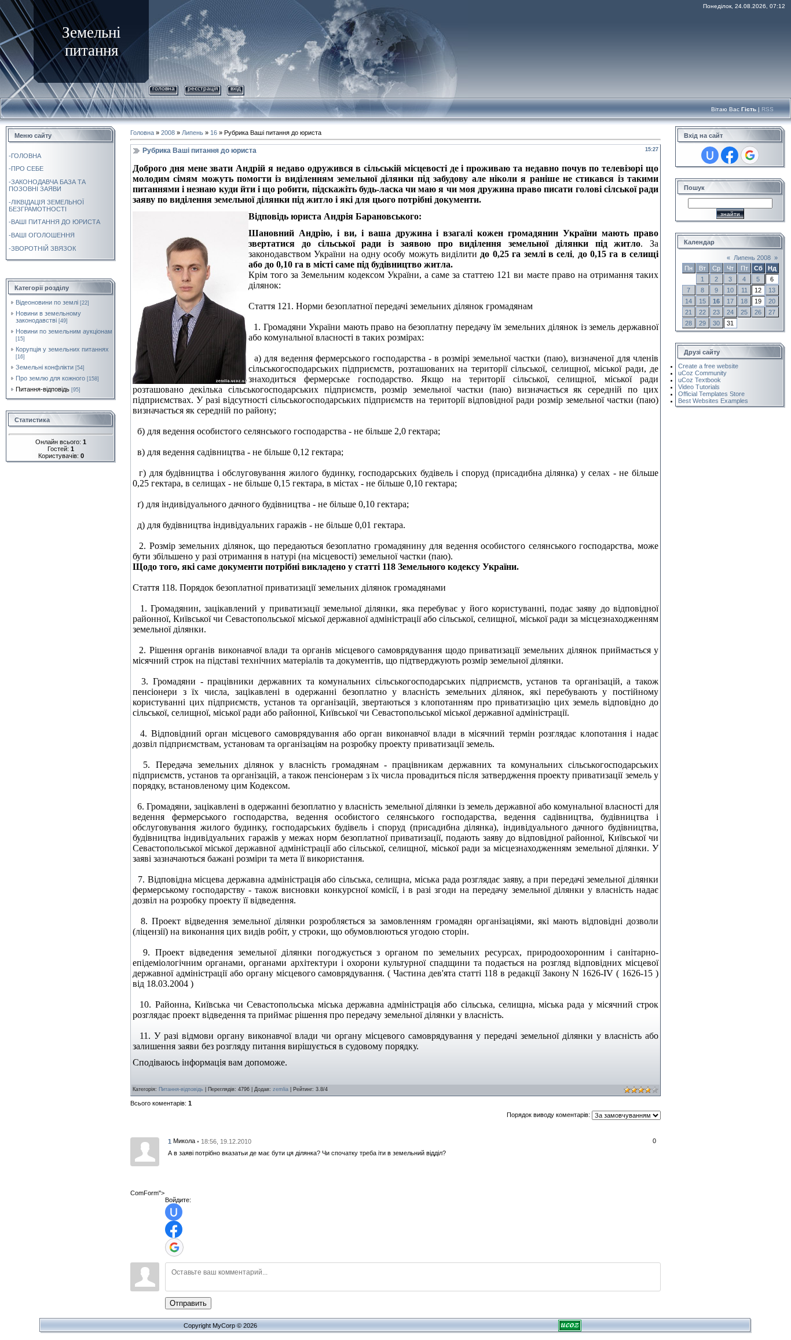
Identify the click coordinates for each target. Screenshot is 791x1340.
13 (771, 290)
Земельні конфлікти (45, 367)
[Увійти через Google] (174, 1247)
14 (688, 301)
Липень (192, 132)
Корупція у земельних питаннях (62, 349)
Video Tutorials (699, 386)
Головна (163, 88)
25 (744, 312)
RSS (767, 109)
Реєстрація (203, 88)
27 (771, 312)
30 (716, 323)
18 (744, 301)
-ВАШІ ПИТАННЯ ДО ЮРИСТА (54, 221)
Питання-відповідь (42, 389)
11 (744, 290)
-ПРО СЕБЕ (26, 168)
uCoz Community (702, 372)
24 (730, 312)
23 (716, 312)
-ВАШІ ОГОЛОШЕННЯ (42, 235)
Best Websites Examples (713, 400)
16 (213, 132)
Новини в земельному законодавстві (48, 317)
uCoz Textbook (699, 379)
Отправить (188, 1303)
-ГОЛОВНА (25, 155)
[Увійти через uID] (173, 1212)
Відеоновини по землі (47, 302)
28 (688, 323)
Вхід (235, 88)
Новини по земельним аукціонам (64, 331)
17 (730, 301)
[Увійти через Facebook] (173, 1229)
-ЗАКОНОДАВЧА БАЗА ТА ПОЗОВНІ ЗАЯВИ (47, 185)
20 (771, 301)
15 (702, 301)
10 (730, 290)
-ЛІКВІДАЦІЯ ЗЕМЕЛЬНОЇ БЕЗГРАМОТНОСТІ (46, 206)
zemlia (280, 1089)
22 (702, 312)
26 (758, 312)
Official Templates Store (711, 393)
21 (688, 312)
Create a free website (708, 366)
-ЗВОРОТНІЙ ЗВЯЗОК (42, 248)
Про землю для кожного (50, 378)
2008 (168, 132)
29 (702, 323)
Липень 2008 (752, 257)
